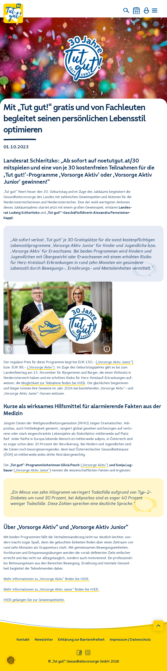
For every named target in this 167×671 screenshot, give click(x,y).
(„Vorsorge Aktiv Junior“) (114, 362)
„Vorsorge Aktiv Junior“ (32, 470)
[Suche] (126, 10)
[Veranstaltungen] (136, 10)
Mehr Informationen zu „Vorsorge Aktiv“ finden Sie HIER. (46, 578)
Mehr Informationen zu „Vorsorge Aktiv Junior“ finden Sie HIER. (51, 589)
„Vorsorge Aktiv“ (94, 464)
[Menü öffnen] (154, 10)
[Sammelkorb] (146, 10)
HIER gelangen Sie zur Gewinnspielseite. (34, 599)
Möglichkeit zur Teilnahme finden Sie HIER (53, 382)
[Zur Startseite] (13, 13)
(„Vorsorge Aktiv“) (41, 367)
